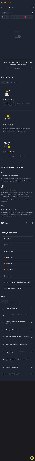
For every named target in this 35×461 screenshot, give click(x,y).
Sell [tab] (12, 12)
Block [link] (13, 8)
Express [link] (3, 8)
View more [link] (29, 223)
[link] (17, 238)
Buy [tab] (5, 12)
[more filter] (32, 13)
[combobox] (5, 17)
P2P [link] (9, 8)
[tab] (3, 8)
